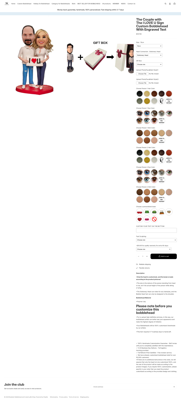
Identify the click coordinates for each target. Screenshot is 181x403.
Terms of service (74, 397)
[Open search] (165, 3)
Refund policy (54, 397)
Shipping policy (84, 397)
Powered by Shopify (42, 397)
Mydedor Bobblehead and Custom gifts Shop (22, 397)
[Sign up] (174, 387)
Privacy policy (63, 397)
